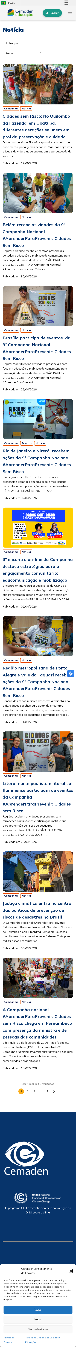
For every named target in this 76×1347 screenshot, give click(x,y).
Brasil (7, 2)
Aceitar (38, 1309)
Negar (38, 1319)
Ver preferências (38, 1329)
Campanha (11, 108)
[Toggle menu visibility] (70, 13)
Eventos (27, 443)
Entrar (55, 12)
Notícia (26, 108)
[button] (70, 1271)
